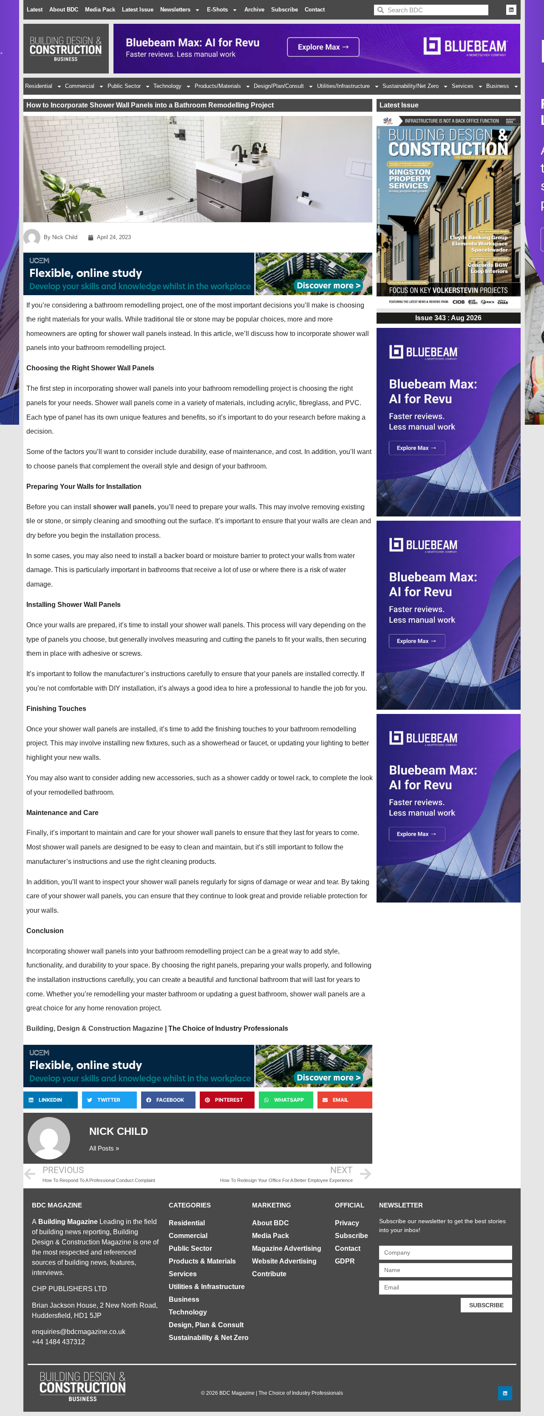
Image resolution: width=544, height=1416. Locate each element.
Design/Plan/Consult (279, 86)
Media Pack (100, 9)
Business (497, 86)
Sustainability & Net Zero (209, 1337)
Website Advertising (284, 1261)
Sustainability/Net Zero (410, 86)
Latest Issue (137, 9)
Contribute (269, 1274)
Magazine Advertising (286, 1248)
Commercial (79, 86)
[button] (50, 1100)
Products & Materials (202, 1261)
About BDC (63, 9)
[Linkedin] (511, 10)
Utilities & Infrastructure (207, 1286)
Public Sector (124, 86)
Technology (167, 86)
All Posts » (104, 1148)
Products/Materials (218, 86)
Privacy (347, 1223)
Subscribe (284, 9)
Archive (254, 9)
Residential (38, 86)
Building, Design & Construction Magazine (94, 1028)
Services (462, 86)
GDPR (345, 1261)
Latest (34, 9)
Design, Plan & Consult (206, 1325)
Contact (315, 9)
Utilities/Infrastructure (343, 86)
